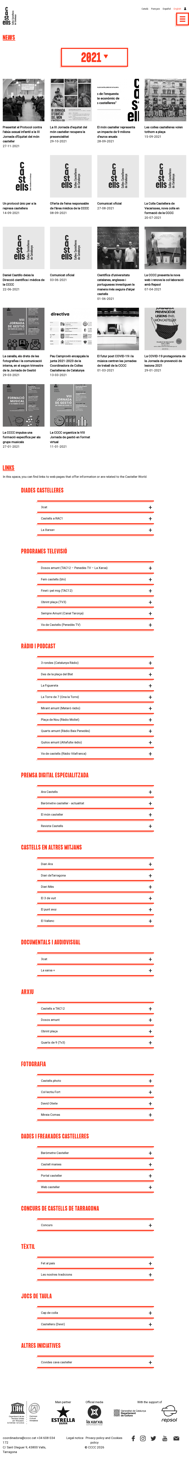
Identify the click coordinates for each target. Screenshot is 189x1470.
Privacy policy (95, 1438)
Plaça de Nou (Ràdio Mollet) (60, 719)
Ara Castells (49, 792)
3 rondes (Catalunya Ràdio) (60, 663)
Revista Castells (52, 826)
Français (155, 9)
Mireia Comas (50, 1114)
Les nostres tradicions (56, 1274)
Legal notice (74, 1438)
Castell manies (51, 1164)
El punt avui (48, 909)
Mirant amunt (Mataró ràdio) (60, 708)
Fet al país (48, 1263)
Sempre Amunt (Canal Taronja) (62, 613)
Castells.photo (51, 1081)
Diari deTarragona (53, 875)
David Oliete (49, 1103)
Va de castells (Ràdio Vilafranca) (63, 753)
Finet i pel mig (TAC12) (57, 590)
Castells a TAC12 (53, 1008)
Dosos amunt (50, 1020)
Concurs (47, 1225)
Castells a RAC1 (52, 518)
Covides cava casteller (56, 1362)
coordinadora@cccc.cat (19, 1438)
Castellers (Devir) (53, 1324)
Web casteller (50, 1187)
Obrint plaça (49, 1031)
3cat (44, 507)
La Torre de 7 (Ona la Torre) (60, 697)
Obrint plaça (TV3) (53, 602)
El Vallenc (47, 921)
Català (145, 9)
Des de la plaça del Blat (57, 674)
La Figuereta (49, 685)
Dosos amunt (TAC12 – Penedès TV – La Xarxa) (74, 568)
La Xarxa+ (48, 530)
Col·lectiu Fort (50, 1092)
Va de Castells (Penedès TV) (60, 625)
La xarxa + (48, 970)
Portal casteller (51, 1175)
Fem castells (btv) (53, 579)
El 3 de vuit (48, 898)
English (177, 9)
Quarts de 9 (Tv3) (53, 1042)
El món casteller (52, 814)
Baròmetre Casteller (55, 1153)
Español (167, 9)
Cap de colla (49, 1313)
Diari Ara (47, 864)
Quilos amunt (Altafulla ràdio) (61, 742)
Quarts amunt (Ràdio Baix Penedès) (65, 731)
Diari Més (47, 886)
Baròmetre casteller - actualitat (62, 803)
